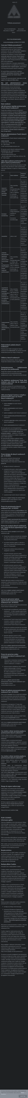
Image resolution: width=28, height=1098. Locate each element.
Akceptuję (22, 1096)
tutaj (21, 361)
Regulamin (21, 29)
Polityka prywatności (10, 29)
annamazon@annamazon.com (8, 776)
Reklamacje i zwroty (9, 30)
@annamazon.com (11, 751)
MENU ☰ (14, 2)
